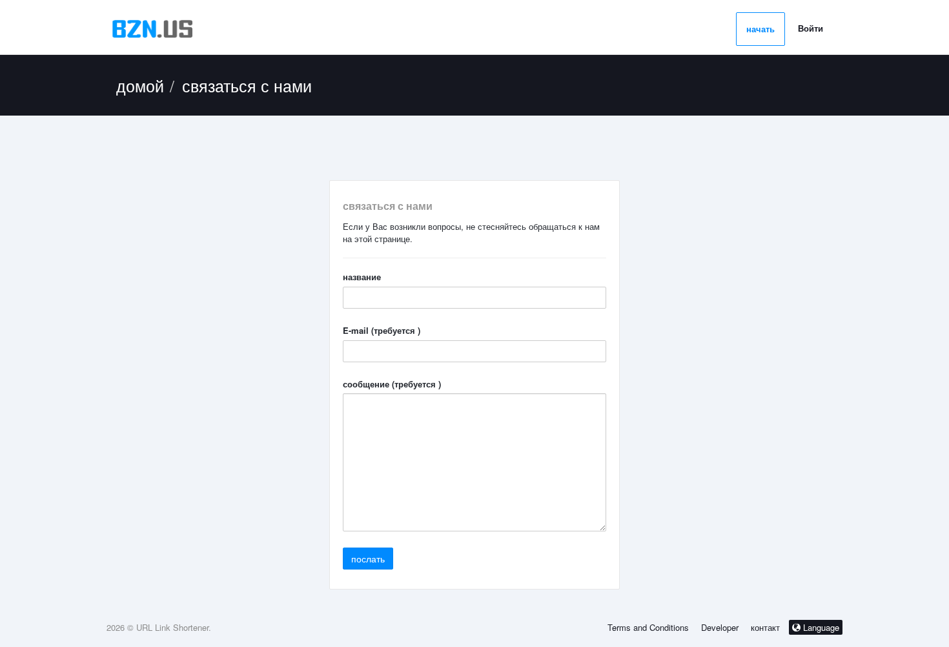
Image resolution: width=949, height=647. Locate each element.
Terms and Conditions (648, 627)
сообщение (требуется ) (392, 384)
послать (368, 558)
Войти (810, 28)
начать (760, 29)
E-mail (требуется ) (381, 330)
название (362, 277)
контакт (766, 627)
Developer (720, 627)
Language (820, 627)
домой (140, 85)
